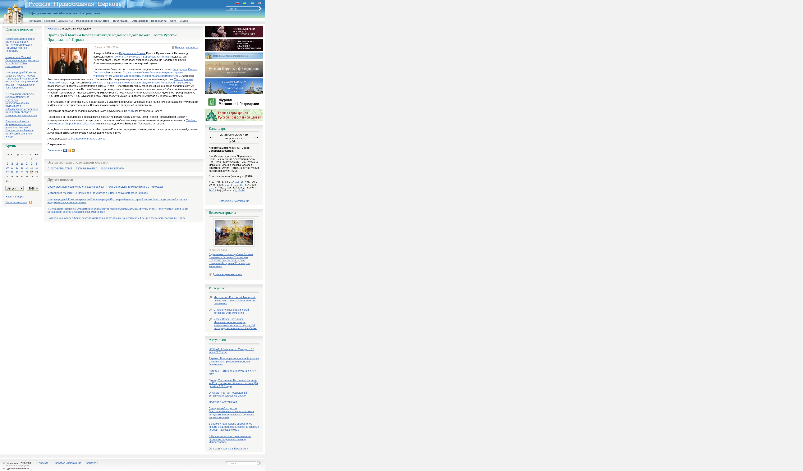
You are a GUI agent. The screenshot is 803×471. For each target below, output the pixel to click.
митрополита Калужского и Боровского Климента (139, 56)
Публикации (120, 20)
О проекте (42, 463)
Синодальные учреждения (76, 28)
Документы (65, 20)
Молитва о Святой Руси (223, 402)
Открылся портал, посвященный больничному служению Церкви (228, 394)
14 (27, 167)
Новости (49, 20)
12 (17, 167)
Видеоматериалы (222, 212)
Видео (184, 20)
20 (22, 172)
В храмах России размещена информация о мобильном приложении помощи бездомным (234, 361)
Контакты (92, 463)
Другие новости (60, 179)
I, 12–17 (229, 184)
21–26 (238, 184)
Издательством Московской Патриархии (166, 82)
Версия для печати (186, 47)
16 (36, 167)
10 (7, 167)
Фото (173, 20)
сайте (131, 111)
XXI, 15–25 (237, 181)
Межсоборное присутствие (93, 20)
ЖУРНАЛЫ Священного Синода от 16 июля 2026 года (231, 351)
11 (12, 167)
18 (12, 172)
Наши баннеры (14, 196)
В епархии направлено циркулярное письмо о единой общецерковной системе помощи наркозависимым (234, 426)
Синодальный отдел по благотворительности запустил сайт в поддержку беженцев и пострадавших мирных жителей (231, 413)
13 (22, 167)
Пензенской (100, 72)
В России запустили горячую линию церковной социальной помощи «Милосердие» (230, 439)
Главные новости (19, 29)
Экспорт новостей (16, 202)
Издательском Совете (132, 53)
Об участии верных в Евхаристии (228, 448)
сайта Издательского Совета (86, 138)
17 (7, 172)
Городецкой (180, 69)
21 (27, 172)
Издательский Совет (59, 168)
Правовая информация (67, 463)
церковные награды (112, 168)
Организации (140, 20)
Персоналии (158, 20)
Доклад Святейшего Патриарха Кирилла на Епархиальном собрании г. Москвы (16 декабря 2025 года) (233, 383)
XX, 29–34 (239, 190)
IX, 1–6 (213, 187)
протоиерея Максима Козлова (77, 123)
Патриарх (35, 20)
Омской (192, 69)
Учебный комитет (86, 168)
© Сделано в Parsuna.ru (16, 468)
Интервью (217, 288)
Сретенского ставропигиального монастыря (114, 82)
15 (31, 167)
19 (17, 172)
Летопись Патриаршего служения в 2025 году (233, 372)
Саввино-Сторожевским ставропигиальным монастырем (146, 75)
